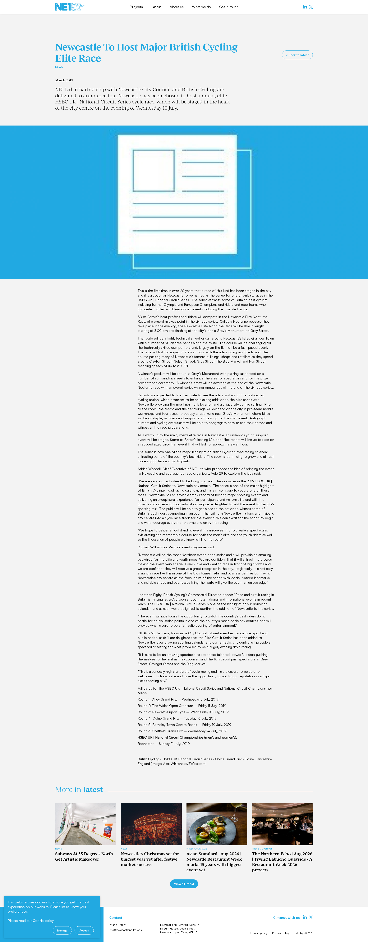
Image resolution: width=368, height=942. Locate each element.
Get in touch (228, 7)
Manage (62, 930)
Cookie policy (259, 933)
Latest (156, 7)
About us (177, 7)
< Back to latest (297, 55)
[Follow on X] (311, 7)
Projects (136, 7)
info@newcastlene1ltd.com (126, 929)
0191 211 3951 (117, 925)
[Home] (70, 7)
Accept (84, 930)
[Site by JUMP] (308, 933)
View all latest (184, 884)
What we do (201, 7)
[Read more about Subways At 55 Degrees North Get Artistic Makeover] (85, 824)
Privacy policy (281, 933)
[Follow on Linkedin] (305, 7)
